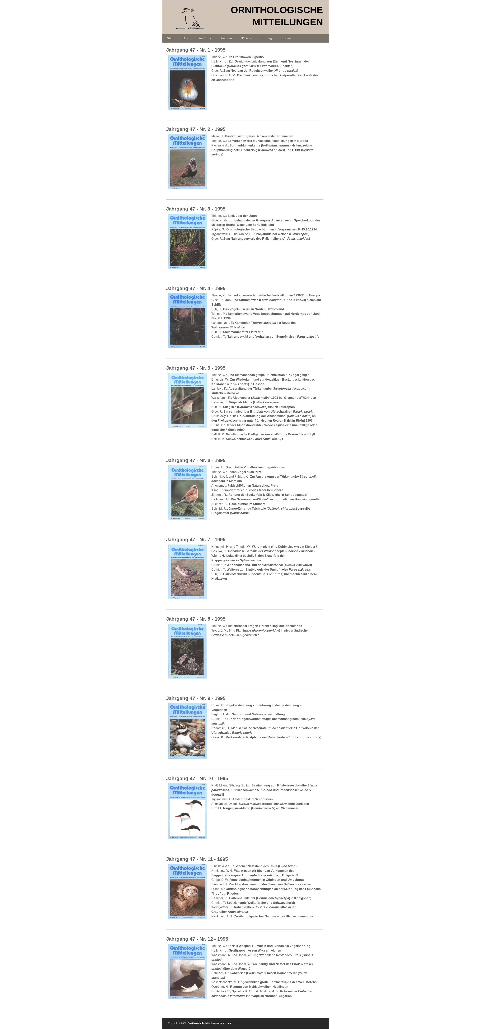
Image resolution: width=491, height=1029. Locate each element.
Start (170, 38)
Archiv (205, 38)
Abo (186, 38)
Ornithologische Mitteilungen (203, 1023)
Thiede (246, 38)
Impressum (226, 1023)
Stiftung (266, 38)
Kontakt (286, 38)
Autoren (226, 38)
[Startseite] (190, 28)
